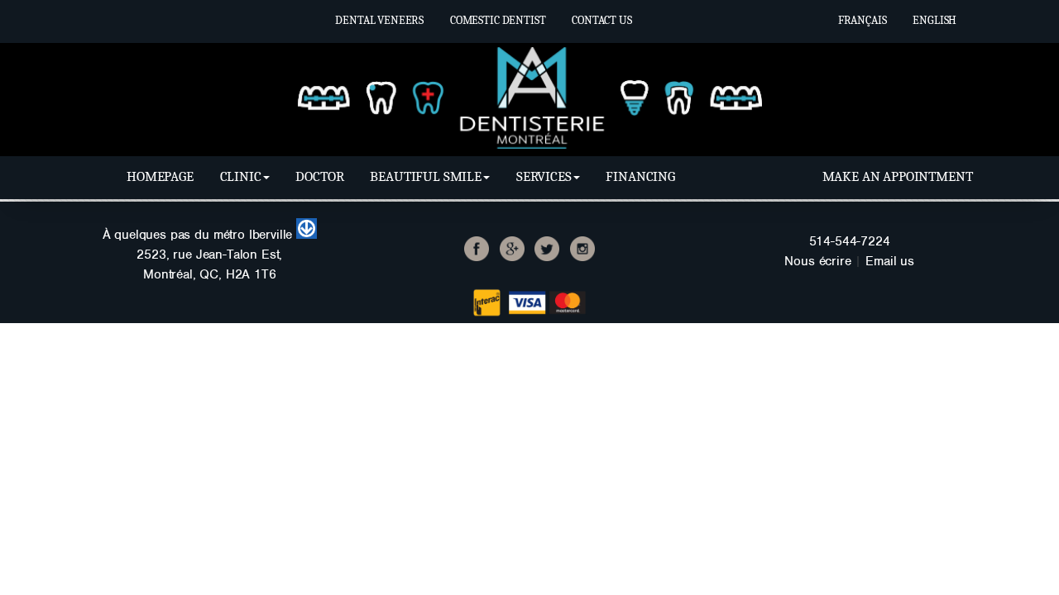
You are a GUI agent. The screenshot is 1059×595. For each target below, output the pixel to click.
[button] (245, 176)
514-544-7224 (849, 241)
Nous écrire (817, 261)
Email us (889, 261)
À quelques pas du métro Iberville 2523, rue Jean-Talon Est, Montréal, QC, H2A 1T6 (200, 254)
